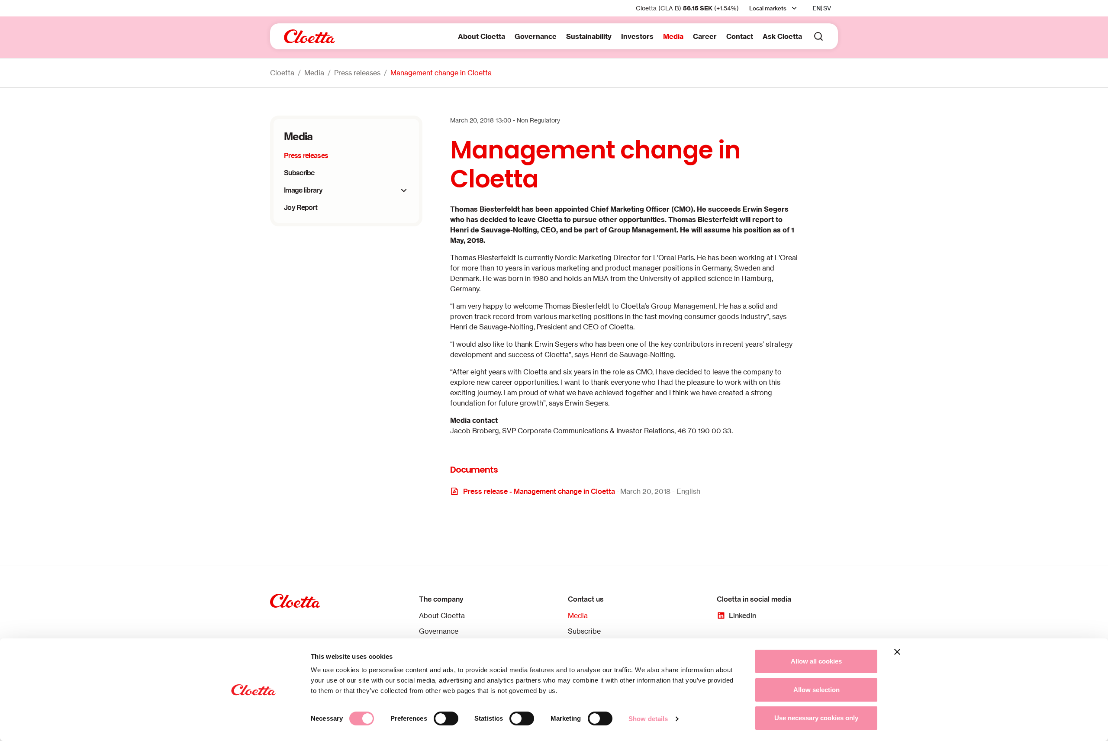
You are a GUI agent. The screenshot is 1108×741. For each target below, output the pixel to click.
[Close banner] (897, 652)
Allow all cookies (816, 661)
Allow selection (816, 689)
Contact (739, 36)
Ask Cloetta (782, 36)
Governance (536, 36)
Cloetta (282, 72)
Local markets (767, 8)
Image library (303, 190)
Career (705, 36)
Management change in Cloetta (441, 72)
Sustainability (589, 36)
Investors (637, 36)
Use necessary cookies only (816, 718)
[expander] (404, 190)
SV (827, 8)
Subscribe (299, 172)
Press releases (357, 72)
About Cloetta (481, 36)
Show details (648, 718)
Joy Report (300, 207)
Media (673, 36)
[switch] (446, 718)
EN (816, 8)
